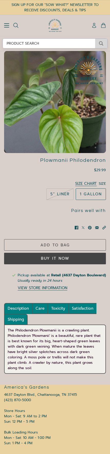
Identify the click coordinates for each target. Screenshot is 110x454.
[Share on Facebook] (76, 227)
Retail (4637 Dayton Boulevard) (78, 275)
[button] (104, 227)
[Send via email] (97, 227)
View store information (42, 288)
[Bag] (103, 25)
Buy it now (55, 258)
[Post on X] (83, 227)
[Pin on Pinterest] (90, 227)
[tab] (18, 308)
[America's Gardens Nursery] (55, 25)
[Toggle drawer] (6, 25)
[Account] (94, 25)
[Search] (15, 25)
